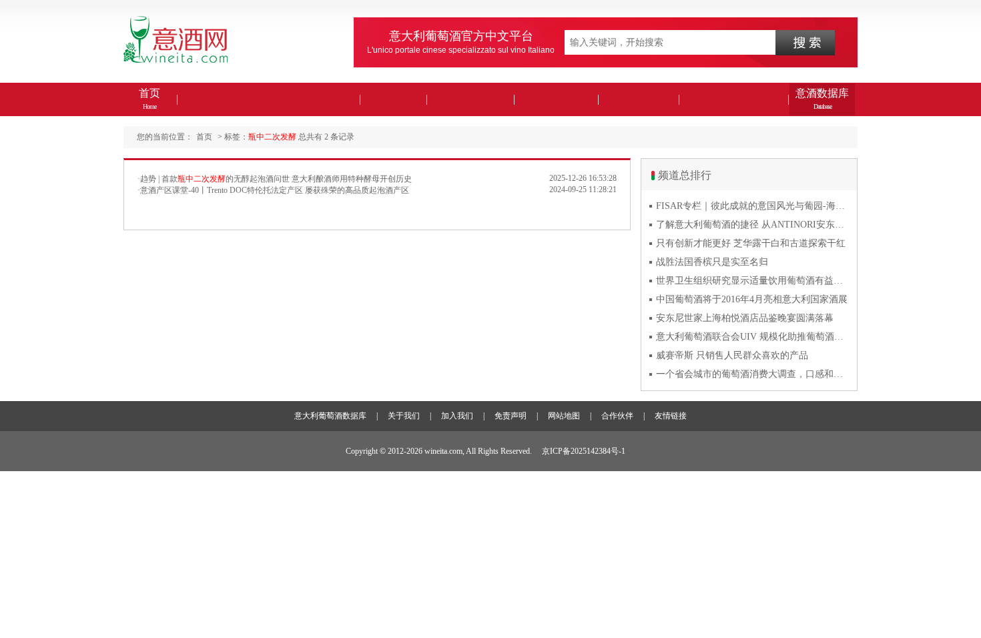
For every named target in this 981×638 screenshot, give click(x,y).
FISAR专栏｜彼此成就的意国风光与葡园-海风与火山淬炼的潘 (753, 206)
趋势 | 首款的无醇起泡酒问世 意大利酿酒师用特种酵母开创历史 (276, 179)
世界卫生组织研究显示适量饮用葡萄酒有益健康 (753, 281)
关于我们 (404, 415)
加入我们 (457, 415)
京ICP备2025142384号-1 (583, 451)
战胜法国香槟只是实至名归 (712, 262)
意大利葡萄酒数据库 (330, 415)
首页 (149, 98)
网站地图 (564, 415)
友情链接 (671, 415)
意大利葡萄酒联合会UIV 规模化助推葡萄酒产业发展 (753, 337)
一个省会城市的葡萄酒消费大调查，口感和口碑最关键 (753, 374)
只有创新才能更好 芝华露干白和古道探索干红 (751, 243)
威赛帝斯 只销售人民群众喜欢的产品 (732, 355)
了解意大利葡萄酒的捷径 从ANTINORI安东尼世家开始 (753, 225)
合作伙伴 (617, 415)
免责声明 (511, 415)
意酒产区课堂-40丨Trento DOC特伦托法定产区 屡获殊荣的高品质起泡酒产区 (274, 190)
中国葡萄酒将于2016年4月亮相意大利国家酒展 (752, 299)
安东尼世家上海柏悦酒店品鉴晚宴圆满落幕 (745, 318)
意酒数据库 (822, 98)
